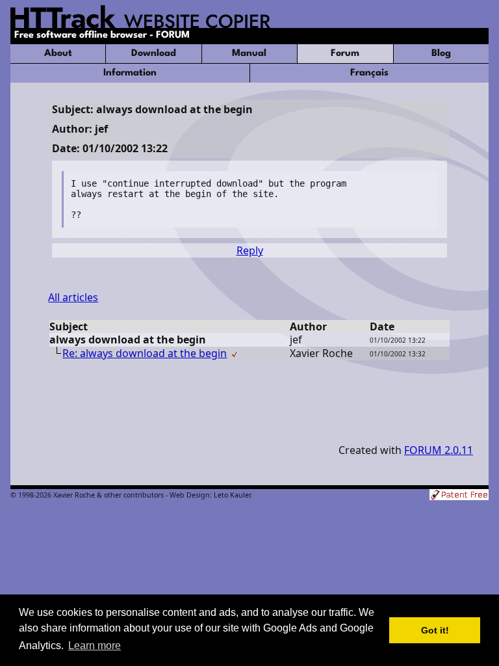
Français (369, 73)
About (58, 54)
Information (130, 73)
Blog (441, 54)
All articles (73, 297)
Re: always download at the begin (144, 353)
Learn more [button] (94, 645)
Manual (249, 54)
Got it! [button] (435, 630)
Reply (250, 250)
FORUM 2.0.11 (438, 450)
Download (153, 54)
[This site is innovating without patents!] (459, 496)
